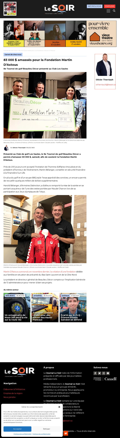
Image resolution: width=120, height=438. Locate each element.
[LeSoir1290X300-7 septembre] (60, 34)
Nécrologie (94, 6)
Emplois (109, 6)
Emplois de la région (13, 393)
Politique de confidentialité (22, 434)
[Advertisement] (45, 339)
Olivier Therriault (19, 147)
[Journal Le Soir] (59, 9)
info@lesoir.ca (65, 421)
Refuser (46, 429)
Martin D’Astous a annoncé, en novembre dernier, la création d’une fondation (40, 272)
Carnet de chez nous (10, 50)
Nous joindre (9, 397)
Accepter (17, 429)
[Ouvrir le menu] (108, 11)
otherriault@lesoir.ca (106, 85)
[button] (59, 407)
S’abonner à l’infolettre (14, 389)
